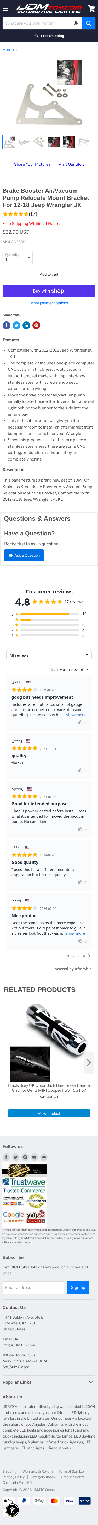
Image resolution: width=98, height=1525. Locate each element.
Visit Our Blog (71, 164)
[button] (75, 23)
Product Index (72, 1477)
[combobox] (42, 23)
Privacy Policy (14, 1477)
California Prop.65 (17, 1482)
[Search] (88, 23)
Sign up (78, 1287)
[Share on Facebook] (6, 325)
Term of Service (71, 1471)
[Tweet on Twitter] (16, 325)
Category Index (42, 1477)
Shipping (10, 1471)
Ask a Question (27, 555)
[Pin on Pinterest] (36, 325)
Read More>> (60, 1448)
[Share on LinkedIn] (26, 325)
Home (8, 50)
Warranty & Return (37, 1471)
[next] (89, 1063)
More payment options (49, 303)
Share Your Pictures (32, 164)
